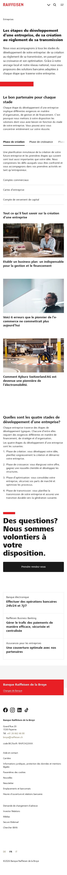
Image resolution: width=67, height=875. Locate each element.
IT (16, 851)
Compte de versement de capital (21, 199)
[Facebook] (5, 710)
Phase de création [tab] (14, 141)
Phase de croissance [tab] (41, 141)
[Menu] (62, 5)
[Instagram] (12, 710)
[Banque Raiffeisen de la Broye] (13, 5)
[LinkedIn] (19, 710)
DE (4, 851)
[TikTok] (26, 710)
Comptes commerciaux (16, 180)
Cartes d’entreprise (13, 189)
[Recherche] (54, 5)
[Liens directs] (48, 5)
